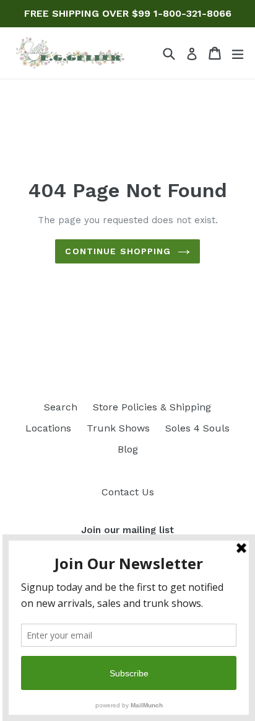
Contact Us (128, 492)
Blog (128, 449)
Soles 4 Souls (197, 428)
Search (60, 407)
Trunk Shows (118, 428)
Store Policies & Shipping (152, 407)
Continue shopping (118, 251)
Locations (48, 428)
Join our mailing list (127, 530)
